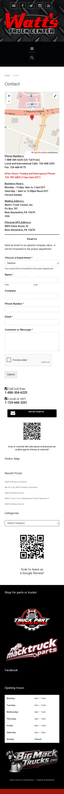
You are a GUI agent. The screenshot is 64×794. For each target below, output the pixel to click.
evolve (12, 780)
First (7, 284)
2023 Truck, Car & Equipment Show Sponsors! (27, 498)
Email (9, 316)
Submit (11, 374)
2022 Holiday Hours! (14, 504)
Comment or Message (19, 329)
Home (7, 75)
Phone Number (14, 303)
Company (10, 290)
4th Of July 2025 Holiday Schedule (21, 487)
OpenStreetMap (40, 152)
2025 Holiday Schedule (16, 482)
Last (35, 284)
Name (9, 274)
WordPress (50, 780)
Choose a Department (18, 257)
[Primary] (32, 48)
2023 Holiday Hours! (14, 493)
